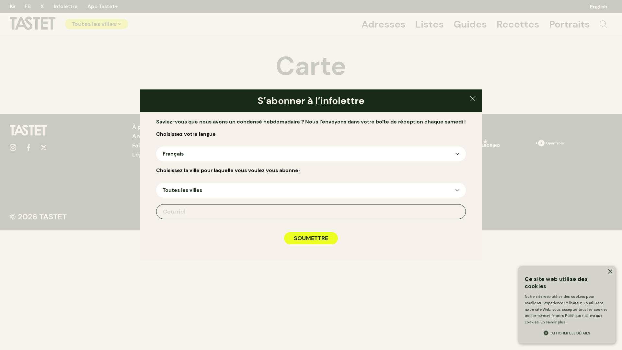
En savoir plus (553, 322)
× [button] (609, 271)
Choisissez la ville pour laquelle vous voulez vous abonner (228, 170)
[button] (567, 332)
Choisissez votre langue (186, 134)
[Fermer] (473, 99)
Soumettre (311, 238)
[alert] (567, 305)
